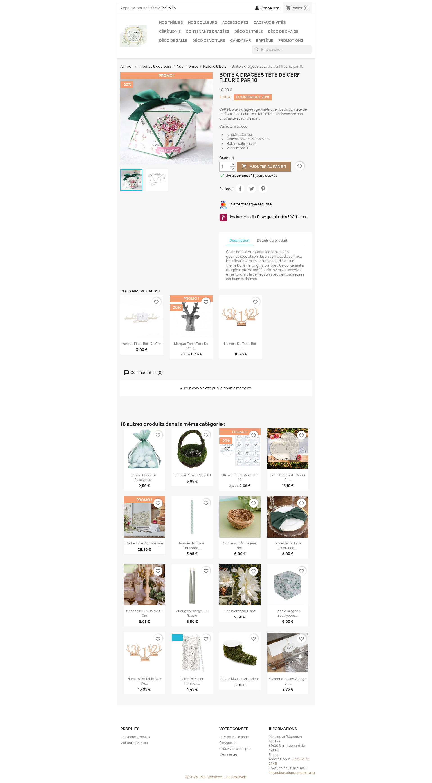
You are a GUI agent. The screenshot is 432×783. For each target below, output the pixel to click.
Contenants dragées (207, 31)
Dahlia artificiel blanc (240, 611)
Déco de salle (173, 40)
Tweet (251, 188)
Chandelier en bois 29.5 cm (144, 613)
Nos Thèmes (171, 22)
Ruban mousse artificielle (239, 679)
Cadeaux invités (270, 22)
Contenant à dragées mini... (240, 545)
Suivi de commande (234, 737)
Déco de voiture (208, 40)
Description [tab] (240, 240)
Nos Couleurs (202, 22)
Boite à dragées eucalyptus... (287, 613)
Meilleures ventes (134, 743)
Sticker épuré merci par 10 (240, 477)
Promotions (290, 40)
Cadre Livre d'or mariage (144, 543)
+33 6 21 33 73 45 (162, 7)
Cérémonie (170, 31)
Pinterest (263, 188)
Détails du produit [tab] (272, 240)
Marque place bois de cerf (142, 343)
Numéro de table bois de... (241, 345)
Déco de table (248, 31)
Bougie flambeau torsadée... (192, 545)
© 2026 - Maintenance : (205, 777)
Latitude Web (235, 777)
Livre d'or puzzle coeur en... (288, 477)
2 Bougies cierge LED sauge (192, 613)
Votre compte (233, 728)
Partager (240, 188)
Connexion (227, 743)
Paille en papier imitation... (192, 681)
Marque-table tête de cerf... (191, 345)
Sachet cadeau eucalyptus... (144, 477)
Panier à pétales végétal (192, 475)
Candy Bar (240, 40)
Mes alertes (228, 754)
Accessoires (235, 22)
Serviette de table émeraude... (288, 545)
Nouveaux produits (135, 737)
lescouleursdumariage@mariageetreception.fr (305, 772)
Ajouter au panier (263, 166)
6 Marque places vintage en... (288, 681)
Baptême (264, 40)
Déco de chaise (283, 31)
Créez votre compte (235, 748)
